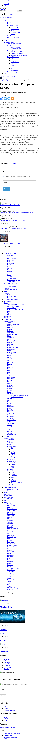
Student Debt (11, 570)
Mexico (9, 385)
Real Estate (10, 469)
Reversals (10, 298)
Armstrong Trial (11, 285)
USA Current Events (17, 397)
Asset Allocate (11, 257)
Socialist (9, 273)
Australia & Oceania (13, 324)
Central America (12, 334)
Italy (8, 374)
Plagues (6, 486)
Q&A (5, 492)
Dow (12, 63)
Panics (9, 314)
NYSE (13, 479)
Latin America (11, 377)
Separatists (10, 566)
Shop (5, 40)
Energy (9, 444)
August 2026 (7, 659)
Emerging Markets (16, 27)
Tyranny (9, 578)
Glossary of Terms (16, 48)
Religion (9, 563)
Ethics (12, 30)
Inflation (9, 265)
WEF (8, 584)
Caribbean (10, 331)
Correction (10, 522)
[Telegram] (8, 98)
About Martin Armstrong (14, 43)
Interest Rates (11, 459)
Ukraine (9, 431)
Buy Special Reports (13, 72)
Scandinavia (10, 413)
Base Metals (14, 463)
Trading (9, 276)
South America (11, 416)
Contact (6, 718)
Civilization (10, 517)
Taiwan (9, 425)
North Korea (11, 398)
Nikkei (13, 477)
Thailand (9, 426)
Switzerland (10, 423)
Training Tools (11, 278)
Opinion (9, 268)
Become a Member (5, 727)
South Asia (10, 418)
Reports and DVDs (12, 489)
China (9, 336)
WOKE (9, 586)
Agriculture (10, 439)
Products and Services (10, 487)
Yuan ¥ (13, 458)
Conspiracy (10, 520)
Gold (12, 58)
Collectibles (10, 337)
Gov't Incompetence (13, 535)
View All (6, 669)
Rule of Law (11, 410)
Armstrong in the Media (10, 283)
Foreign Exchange (12, 446)
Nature (9, 392)
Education (10, 527)
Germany (13, 34)
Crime (9, 339)
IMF (8, 538)
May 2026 (7, 664)
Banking (6, 288)
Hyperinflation (11, 313)
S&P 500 (13, 481)
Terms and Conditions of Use (12, 733)
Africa (9, 322)
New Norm (10, 551)
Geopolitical (10, 532)
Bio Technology (12, 505)
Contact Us (7, 5)
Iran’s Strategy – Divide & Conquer (10, 243)
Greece (9, 360)
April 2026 (7, 665)
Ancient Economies (13, 306)
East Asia (10, 344)
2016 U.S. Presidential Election (20, 395)
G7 (8, 530)
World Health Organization (15, 588)
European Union (15, 32)
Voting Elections (12, 281)
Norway (9, 400)
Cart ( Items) (9, 14)
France (9, 355)
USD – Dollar (15, 62)
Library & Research (13, 57)
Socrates (9, 491)
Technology (10, 484)
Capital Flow (11, 510)
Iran (8, 369)
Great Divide (7, 301)
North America (11, 393)
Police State (10, 555)
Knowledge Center (9, 42)
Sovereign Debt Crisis (13, 568)
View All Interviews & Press (19, 55)
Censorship (10, 332)
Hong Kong (7, 316)
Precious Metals (11, 461)
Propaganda (10, 561)
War (8, 583)
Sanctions (10, 565)
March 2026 (7, 667)
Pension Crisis (11, 553)
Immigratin (10, 540)
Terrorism (10, 573)
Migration (10, 390)
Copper (13, 464)
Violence (9, 581)
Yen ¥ (12, 456)
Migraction (10, 388)
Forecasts (6, 293)
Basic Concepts (15, 47)
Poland (9, 402)
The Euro (13, 60)
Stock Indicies (11, 471)
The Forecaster (11, 286)
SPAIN (9, 421)
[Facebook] (1, 98)
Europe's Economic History (15, 309)
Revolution (10, 406)
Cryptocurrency (11, 525)
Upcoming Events (9, 497)
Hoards (9, 311)
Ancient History (11, 308)
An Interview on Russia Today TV (10, 205)
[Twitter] (5, 98)
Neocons (9, 550)
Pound (13, 453)
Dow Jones (14, 474)
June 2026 (7, 662)
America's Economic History (15, 304)
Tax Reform (14, 67)
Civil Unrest (10, 515)
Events (6, 39)
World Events (7, 502)
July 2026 (6, 660)
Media (9, 382)
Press (8, 558)
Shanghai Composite (17, 482)
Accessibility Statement (10, 737)
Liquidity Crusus (12, 545)
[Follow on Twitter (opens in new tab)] (4, 9)
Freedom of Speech (12, 528)
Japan (9, 375)
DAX (12, 472)
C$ (12, 449)
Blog (5, 20)
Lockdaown (10, 380)
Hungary (9, 364)
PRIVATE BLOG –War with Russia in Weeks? (13, 220)
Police (9, 403)
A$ (12, 448)
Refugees (13, 354)
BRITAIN (10, 327)
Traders (9, 576)
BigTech (9, 326)
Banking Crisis (11, 504)
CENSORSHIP (11, 512)
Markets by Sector (9, 438)
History (13, 65)
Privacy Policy (8, 735)
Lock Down (10, 378)
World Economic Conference (15, 499)
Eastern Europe (11, 346)
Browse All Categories (13, 37)
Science (9, 415)
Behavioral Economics (10, 289)
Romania (9, 408)
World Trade (10, 589)
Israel (8, 372)
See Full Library (15, 70)
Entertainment (15, 29)
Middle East (10, 387)
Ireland (9, 370)
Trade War (10, 428)
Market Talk (10, 35)
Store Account (11, 76)
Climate (9, 519)
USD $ (13, 454)
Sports (9, 275)
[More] (12, 98)
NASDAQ (14, 476)
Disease (9, 342)
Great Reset (10, 359)
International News (12, 25)
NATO (9, 548)
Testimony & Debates (17, 53)
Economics (10, 24)
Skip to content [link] (4, 1)
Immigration (7, 319)
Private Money (11, 560)
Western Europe (11, 435)
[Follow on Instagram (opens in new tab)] (5, 9)
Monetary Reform (12, 547)
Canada (9, 329)
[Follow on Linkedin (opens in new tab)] (1, 9)
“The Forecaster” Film (17, 52)
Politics (9, 22)
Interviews (10, 50)
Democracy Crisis (12, 341)
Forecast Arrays (11, 296)
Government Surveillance (11, 299)
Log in (13, 727)
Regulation (10, 271)
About (5, 73)
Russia (9, 411)
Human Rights (11, 537)
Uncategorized (7, 80)
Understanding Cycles (13, 280)
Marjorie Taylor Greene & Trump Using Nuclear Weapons (16, 212)
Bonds (9, 441)
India (8, 365)
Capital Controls (12, 509)
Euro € (13, 451)
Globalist (9, 533)
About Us (6, 4)
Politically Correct (12, 270)
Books (5, 291)
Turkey (9, 430)
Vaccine (9, 433)
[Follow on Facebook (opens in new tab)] (2, 9)
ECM (8, 261)
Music (9, 266)
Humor (6, 317)
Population (10, 556)
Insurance (10, 367)
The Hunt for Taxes (13, 575)
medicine (9, 383)
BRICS (9, 507)
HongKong (10, 362)
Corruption (10, 523)
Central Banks (11, 514)
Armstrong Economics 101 (11, 253)
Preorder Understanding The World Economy (13, 228)
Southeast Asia (11, 420)
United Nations (11, 580)
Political (13, 68)
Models (9, 45)
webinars (6, 500)
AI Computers (11, 255)
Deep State (10, 260)
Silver (12, 467)
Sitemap (6, 738)
